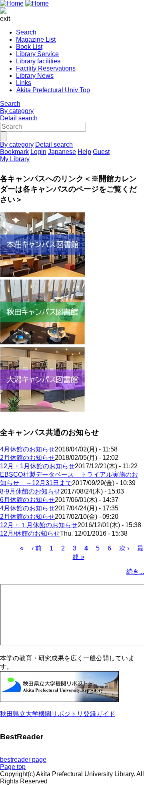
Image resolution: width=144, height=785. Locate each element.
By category (17, 110)
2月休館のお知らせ (27, 457)
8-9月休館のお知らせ (30, 491)
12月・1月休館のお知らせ (37, 466)
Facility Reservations (46, 68)
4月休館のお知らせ (27, 449)
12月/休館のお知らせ (30, 533)
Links (23, 82)
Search (26, 32)
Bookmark (14, 151)
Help (84, 151)
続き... (135, 571)
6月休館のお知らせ (27, 499)
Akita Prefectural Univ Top (53, 90)
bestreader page (23, 759)
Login (38, 151)
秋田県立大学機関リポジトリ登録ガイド (57, 713)
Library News (35, 75)
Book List (29, 46)
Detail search (19, 118)
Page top (13, 766)
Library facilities (38, 61)
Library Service (37, 54)
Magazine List (36, 39)
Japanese (62, 151)
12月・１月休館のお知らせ (39, 525)
